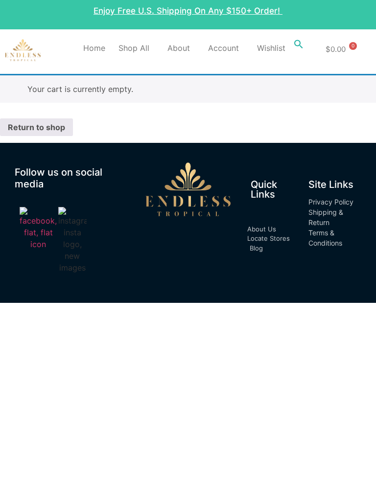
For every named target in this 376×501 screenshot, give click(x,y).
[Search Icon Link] (299, 46)
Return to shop (36, 127)
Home (94, 48)
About (178, 48)
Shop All (133, 48)
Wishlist (271, 48)
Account (223, 48)
